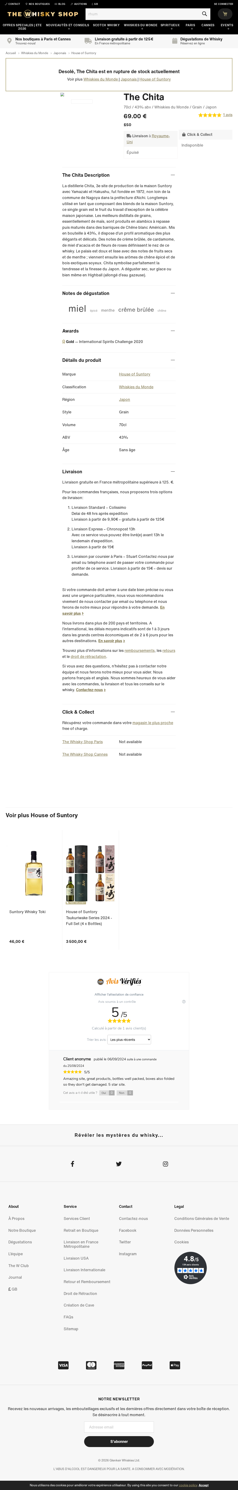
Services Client (77, 1218)
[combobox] (148, 14)
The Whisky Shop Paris (82, 742)
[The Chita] (82, 101)
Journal (15, 1277)
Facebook (127, 1230)
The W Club (18, 1265)
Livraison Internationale (84, 1270)
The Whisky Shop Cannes (85, 754)
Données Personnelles (193, 1230)
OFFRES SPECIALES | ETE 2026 (22, 27)
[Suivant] (60, 94)
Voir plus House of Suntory (42, 815)
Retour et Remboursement (87, 1281)
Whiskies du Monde (140, 25)
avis (227, 114)
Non (125, 1093)
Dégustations (20, 1242)
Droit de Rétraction (80, 1293)
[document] (119, 1485)
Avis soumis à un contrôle (117, 1002)
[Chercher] (204, 14)
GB (14, 1289)
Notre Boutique (22, 1230)
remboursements (140, 650)
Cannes (208, 25)
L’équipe (15, 1254)
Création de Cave (79, 1305)
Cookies (181, 1242)
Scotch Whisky (106, 25)
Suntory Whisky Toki (27, 912)
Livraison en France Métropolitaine (81, 1244)
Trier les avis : (97, 1039)
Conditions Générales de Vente (201, 1218)
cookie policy (188, 1485)
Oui (107, 1093)
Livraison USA (76, 1258)
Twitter (125, 1242)
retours (168, 650)
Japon (124, 399)
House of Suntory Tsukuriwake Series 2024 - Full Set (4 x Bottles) (89, 917)
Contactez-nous (89, 690)
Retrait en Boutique (81, 1230)
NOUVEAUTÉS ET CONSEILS (67, 25)
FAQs (68, 1317)
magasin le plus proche (152, 722)
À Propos (16, 1218)
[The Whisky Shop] (42, 15)
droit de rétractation (88, 656)
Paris (190, 25)
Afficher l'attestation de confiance (119, 994)
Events (227, 25)
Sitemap (71, 1329)
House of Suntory (134, 374)
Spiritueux (170, 25)
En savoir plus (110, 641)
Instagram (128, 1254)
